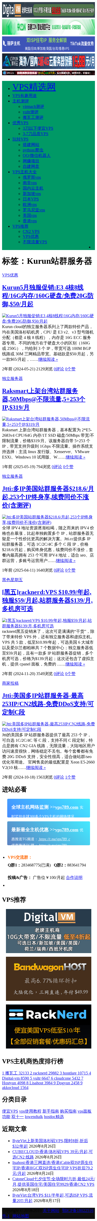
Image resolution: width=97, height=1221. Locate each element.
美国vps (30, 215)
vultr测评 (31, 112)
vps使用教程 (30, 1111)
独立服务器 (12, 378)
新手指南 (50, 1111)
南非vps (30, 183)
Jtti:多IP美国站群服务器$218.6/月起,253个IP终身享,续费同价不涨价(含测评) (48, 497)
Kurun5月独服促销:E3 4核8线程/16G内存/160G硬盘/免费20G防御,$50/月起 (48, 295)
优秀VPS (20, 123)
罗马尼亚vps (34, 210)
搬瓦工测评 (33, 117)
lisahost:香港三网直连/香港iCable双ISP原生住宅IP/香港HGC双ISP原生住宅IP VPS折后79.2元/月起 (52, 1168)
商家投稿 (10, 683)
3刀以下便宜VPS (38, 128)
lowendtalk (34, 1116)
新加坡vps (32, 193)
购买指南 (68, 1111)
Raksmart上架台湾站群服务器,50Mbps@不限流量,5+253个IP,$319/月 (43, 399)
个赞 (70, 369)
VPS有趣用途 (24, 95)
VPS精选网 (34, 87)
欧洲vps (30, 204)
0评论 (59, 369)
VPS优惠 (31, 236)
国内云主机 (33, 188)
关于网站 (51, 1210)
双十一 (17, 1116)
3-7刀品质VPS (35, 133)
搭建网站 (31, 144)
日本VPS (31, 199)
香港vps (30, 221)
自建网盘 (31, 166)
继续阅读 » (48, 359)
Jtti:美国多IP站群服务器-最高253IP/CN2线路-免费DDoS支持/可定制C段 (48, 704)
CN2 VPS (31, 231)
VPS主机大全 (24, 172)
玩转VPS (20, 139)
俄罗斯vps (32, 177)
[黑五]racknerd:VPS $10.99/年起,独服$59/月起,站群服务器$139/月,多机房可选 (47, 600)
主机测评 (20, 101)
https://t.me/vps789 (52, 845)
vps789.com (66, 807)
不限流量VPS (35, 242)
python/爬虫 (33, 150)
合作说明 (74, 877)
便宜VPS (10, 1111)
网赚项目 (31, 161)
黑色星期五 (12, 580)
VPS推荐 (20, 226)
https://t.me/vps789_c (54, 839)
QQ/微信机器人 (37, 155)
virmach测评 (33, 106)
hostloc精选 (54, 1116)
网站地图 (20, 1216)
